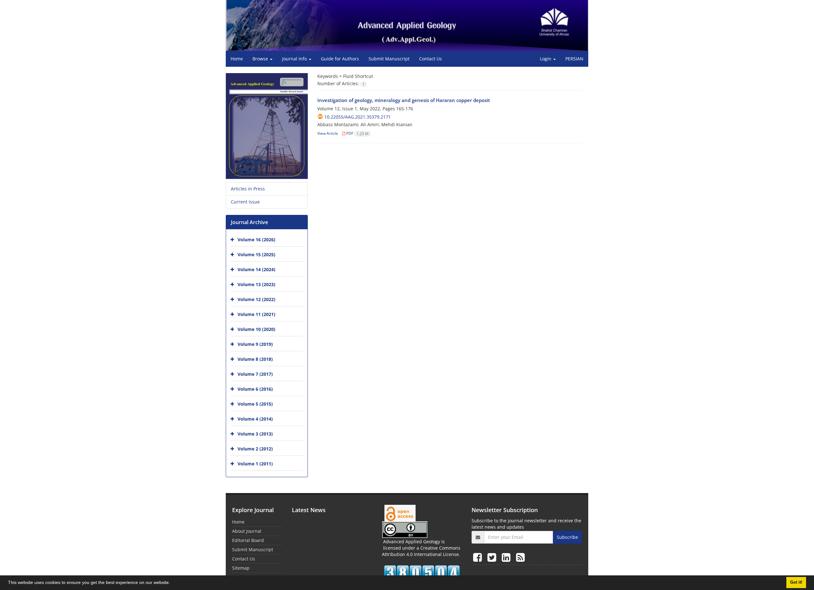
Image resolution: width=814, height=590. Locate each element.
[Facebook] (479, 557)
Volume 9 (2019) (255, 344)
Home (237, 59)
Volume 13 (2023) (256, 284)
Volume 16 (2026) (256, 240)
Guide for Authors (340, 59)
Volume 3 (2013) (255, 434)
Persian (574, 59)
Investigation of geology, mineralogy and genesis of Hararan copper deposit (403, 100)
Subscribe (567, 537)
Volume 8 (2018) (255, 359)
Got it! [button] (796, 582)
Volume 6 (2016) (255, 389)
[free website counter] (422, 573)
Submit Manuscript (389, 59)
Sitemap (241, 568)
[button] (172, 583)
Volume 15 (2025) (256, 254)
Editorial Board (248, 540)
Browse (260, 59)
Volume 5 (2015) (255, 404)
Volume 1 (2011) (255, 464)
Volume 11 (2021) (256, 314)
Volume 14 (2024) (256, 269)
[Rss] (520, 557)
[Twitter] (493, 557)
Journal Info (295, 59)
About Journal (246, 531)
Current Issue (245, 202)
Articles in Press (248, 189)
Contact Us (430, 59)
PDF (357, 133)
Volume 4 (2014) (255, 419)
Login (546, 59)
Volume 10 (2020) (256, 329)
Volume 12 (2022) (256, 299)
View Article (327, 133)
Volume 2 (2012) (255, 449)
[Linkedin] (507, 557)
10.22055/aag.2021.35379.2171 (357, 117)
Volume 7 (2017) (255, 374)
